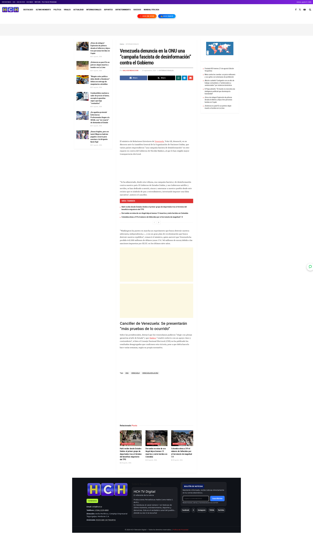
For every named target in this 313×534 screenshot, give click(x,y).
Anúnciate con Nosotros (106, 520)
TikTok (211, 510)
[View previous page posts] (154, 222)
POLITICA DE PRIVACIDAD (49, 2)
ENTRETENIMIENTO (123, 10)
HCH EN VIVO (21, 2)
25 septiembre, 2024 (149, 70)
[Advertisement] (156, 29)
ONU (127, 373)
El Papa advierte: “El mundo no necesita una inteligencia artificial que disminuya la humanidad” (220, 91)
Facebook (185, 510)
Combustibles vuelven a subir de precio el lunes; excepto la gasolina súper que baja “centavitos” (99, 98)
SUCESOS (137, 10)
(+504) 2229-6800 (102, 510)
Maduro (152, 338)
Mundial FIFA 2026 (151, 10)
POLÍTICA (57, 10)
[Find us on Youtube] (304, 9)
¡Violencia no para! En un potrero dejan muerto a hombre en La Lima (100, 64)
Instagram (202, 510)
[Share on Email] (190, 78)
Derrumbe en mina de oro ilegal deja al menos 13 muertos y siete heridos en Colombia (155, 213)
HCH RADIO (29, 2)
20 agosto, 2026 (126, 463)
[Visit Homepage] (10, 10)
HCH (14, 2)
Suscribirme (217, 498)
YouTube (221, 510)
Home (122, 44)
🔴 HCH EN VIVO (147, 16)
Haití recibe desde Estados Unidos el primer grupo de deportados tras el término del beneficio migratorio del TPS (131, 454)
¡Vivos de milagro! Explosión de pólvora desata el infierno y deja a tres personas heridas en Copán (100, 48)
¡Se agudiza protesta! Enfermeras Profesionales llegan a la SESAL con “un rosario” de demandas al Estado (99, 117)
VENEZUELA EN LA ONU (150, 373)
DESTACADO (28, 10)
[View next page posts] (159, 222)
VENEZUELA (135, 373)
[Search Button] (310, 10)
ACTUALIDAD (78, 10)
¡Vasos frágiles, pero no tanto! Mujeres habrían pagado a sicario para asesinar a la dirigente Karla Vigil (99, 137)
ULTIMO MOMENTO (43, 10)
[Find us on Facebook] (295, 9)
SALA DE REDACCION (130, 70)
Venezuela (159, 141)
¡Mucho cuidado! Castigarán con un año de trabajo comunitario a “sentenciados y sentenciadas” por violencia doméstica (219, 83)
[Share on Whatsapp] (178, 78)
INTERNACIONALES (93, 10)
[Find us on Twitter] (300, 9)
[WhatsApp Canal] (310, 267)
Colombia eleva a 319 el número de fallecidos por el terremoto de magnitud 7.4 (152, 217)
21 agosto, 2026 (97, 56)
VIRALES (67, 10)
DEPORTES (108, 10)
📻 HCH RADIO (167, 16)
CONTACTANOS (6, 2)
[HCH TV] (107, 489)
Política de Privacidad (180, 529)
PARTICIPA (37, 2)
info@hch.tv (97, 507)
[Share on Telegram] (184, 78)
